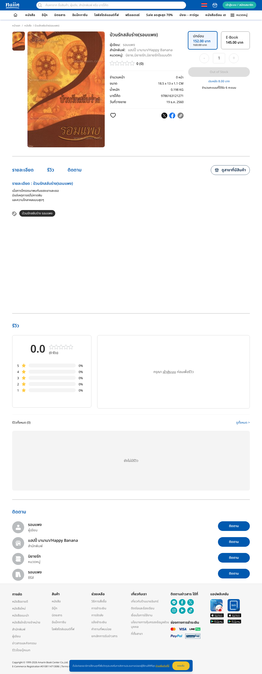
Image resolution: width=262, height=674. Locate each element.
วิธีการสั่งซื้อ (98, 601)
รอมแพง (129, 44)
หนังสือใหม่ (19, 608)
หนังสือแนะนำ (20, 615)
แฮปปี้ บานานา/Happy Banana (150, 49)
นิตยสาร (60, 15)
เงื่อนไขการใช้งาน (141, 615)
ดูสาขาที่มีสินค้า (234, 170)
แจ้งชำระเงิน (99, 622)
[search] (40, 5)
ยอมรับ (181, 665)
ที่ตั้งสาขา (137, 634)
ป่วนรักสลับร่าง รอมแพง (37, 213)
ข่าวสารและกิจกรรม (24, 643)
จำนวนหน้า (117, 77)
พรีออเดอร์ (132, 15)
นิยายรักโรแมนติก (159, 55)
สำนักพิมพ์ (18, 629)
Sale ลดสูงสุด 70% (159, 15)
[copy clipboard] (181, 116)
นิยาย (129, 55)
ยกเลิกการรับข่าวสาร (104, 636)
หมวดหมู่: (116, 55)
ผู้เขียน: (115, 44)
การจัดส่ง (97, 615)
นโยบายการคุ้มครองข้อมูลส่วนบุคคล (150, 624)
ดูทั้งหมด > (243, 422)
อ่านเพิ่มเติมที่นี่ (162, 666)
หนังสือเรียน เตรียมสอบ (221, 15)
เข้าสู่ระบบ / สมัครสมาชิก (239, 5)
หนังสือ (30, 15)
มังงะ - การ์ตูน (189, 15)
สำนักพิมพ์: (117, 50)
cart (215, 5)
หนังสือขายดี (20, 601)
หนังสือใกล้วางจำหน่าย (26, 622)
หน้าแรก (16, 26)
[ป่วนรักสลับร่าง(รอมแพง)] (164, 116)
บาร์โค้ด (115, 95)
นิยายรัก (140, 55)
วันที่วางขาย (118, 102)
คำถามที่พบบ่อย (101, 629)
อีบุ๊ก (45, 15)
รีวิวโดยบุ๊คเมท (21, 650)
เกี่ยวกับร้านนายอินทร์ (144, 601)
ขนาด (113, 83)
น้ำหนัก (115, 89)
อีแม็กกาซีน (80, 15)
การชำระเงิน (98, 608)
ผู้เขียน (16, 636)
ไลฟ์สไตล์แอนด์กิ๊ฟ (106, 15)
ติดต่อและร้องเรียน (142, 608)
